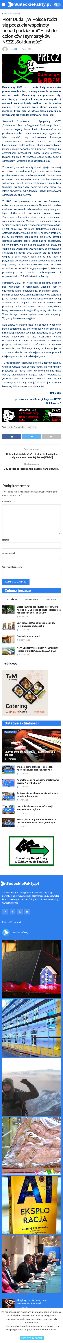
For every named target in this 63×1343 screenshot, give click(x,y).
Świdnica (9, 798)
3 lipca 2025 (23, 813)
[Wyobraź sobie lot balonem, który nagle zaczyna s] (31, 1205)
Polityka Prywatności (12, 922)
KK (15, 49)
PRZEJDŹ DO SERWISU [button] (31, 1338)
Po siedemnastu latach (28, 636)
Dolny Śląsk (8, 783)
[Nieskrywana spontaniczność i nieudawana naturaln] (31, 969)
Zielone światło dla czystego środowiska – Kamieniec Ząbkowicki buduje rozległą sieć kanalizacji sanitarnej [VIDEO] (39, 610)
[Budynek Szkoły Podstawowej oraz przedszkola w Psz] (31, 1028)
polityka (32, 427)
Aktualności (15, 14)
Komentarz (9, 501)
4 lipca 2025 (11, 759)
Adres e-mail (8, 553)
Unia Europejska (17, 427)
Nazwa (5, 540)
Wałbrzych (10, 732)
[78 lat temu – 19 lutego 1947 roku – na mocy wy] (31, 1146)
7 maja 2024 (27, 49)
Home (4, 14)
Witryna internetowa (12, 567)
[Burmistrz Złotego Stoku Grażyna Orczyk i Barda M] (31, 1264)
